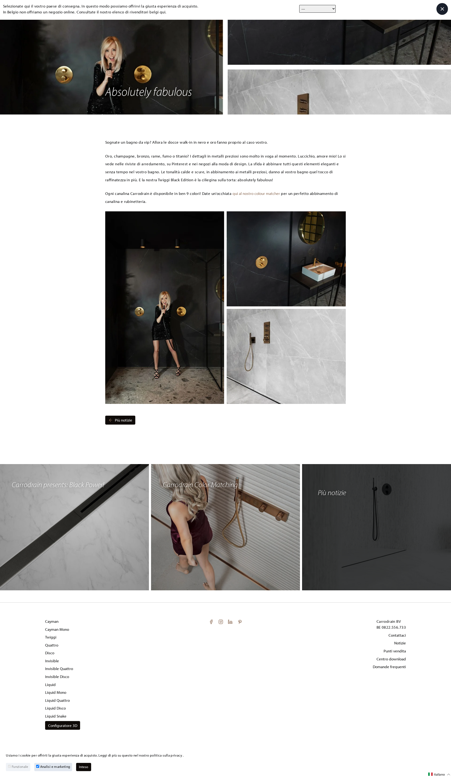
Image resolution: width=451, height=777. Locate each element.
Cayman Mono (57, 629)
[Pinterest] (239, 621)
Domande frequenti (389, 666)
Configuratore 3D (62, 725)
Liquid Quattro (57, 700)
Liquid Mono (55, 692)
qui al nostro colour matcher (256, 193)
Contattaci (397, 635)
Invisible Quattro (59, 668)
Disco (49, 652)
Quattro (51, 645)
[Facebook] (211, 621)
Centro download (391, 658)
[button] (439, 774)
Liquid (50, 684)
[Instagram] (221, 621)
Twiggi (50, 637)
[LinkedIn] (230, 621)
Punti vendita (395, 650)
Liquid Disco (55, 708)
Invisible (52, 660)
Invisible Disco (57, 676)
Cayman (51, 621)
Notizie (400, 642)
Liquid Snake (55, 716)
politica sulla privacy (166, 755)
